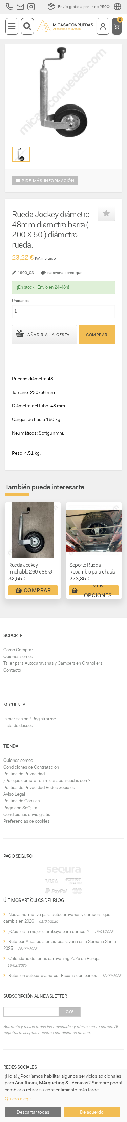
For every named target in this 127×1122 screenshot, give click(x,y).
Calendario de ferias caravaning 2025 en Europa (54, 958)
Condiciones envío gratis (26, 814)
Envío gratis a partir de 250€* (84, 6)
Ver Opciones (98, 590)
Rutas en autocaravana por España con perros (52, 975)
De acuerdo (92, 1112)
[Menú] (11, 26)
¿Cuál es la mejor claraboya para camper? (48, 931)
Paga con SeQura (20, 808)
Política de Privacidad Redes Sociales (39, 787)
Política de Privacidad (24, 774)
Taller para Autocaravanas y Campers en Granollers (52, 663)
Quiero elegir (18, 1099)
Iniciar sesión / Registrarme (29, 719)
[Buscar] (27, 26)
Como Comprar (18, 650)
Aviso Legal (14, 794)
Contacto (12, 670)
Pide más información (47, 180)
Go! (69, 1011)
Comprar (97, 334)
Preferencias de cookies (26, 821)
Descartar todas (33, 1112)
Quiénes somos (18, 656)
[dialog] (63, 1095)
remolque (73, 272)
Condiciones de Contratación (31, 767)
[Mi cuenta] (103, 26)
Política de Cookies (21, 801)
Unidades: (21, 300)
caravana (55, 272)
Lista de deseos (18, 725)
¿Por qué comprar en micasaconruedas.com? (46, 781)
